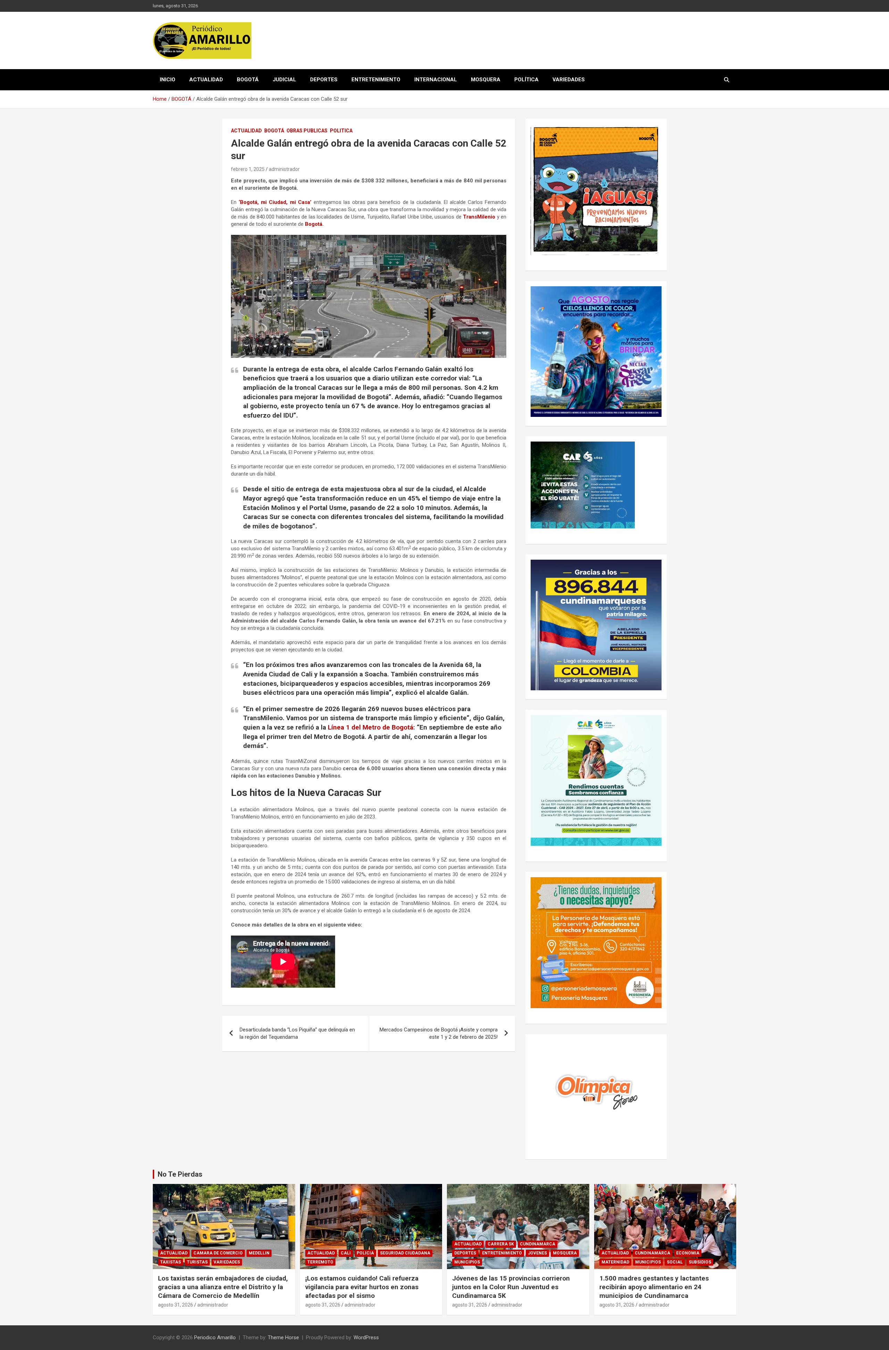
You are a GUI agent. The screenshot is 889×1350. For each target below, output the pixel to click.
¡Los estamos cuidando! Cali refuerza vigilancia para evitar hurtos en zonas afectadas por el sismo (361, 1286)
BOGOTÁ (248, 79)
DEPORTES (324, 79)
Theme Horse (283, 1337)
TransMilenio (479, 217)
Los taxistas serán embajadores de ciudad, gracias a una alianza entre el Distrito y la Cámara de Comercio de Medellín (223, 1286)
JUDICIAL (284, 79)
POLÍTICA (526, 79)
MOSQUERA (485, 79)
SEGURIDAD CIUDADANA (405, 1253)
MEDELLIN (259, 1253)
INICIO (167, 79)
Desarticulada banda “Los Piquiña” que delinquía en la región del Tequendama (297, 1033)
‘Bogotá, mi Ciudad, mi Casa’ (275, 202)
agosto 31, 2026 (175, 1305)
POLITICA (341, 130)
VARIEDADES (568, 79)
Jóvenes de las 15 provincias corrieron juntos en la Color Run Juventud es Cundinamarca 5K (511, 1286)
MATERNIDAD (615, 1262)
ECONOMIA (687, 1253)
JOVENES (537, 1253)
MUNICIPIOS (467, 1262)
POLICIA (365, 1253)
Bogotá (313, 224)
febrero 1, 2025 (248, 169)
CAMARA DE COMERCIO (218, 1253)
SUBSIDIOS (700, 1262)
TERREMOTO (320, 1262)
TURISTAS (197, 1262)
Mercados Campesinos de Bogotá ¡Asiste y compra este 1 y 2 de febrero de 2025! (439, 1033)
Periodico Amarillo (215, 1337)
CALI (346, 1253)
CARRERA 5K (501, 1244)
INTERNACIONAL (435, 79)
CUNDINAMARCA (537, 1244)
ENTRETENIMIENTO (375, 79)
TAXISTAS (170, 1262)
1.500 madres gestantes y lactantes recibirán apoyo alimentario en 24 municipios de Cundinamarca (654, 1286)
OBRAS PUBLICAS (306, 130)
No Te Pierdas (180, 1174)
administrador (284, 169)
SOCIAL (675, 1262)
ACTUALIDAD (206, 79)
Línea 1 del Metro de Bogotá (370, 727)
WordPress (366, 1337)
